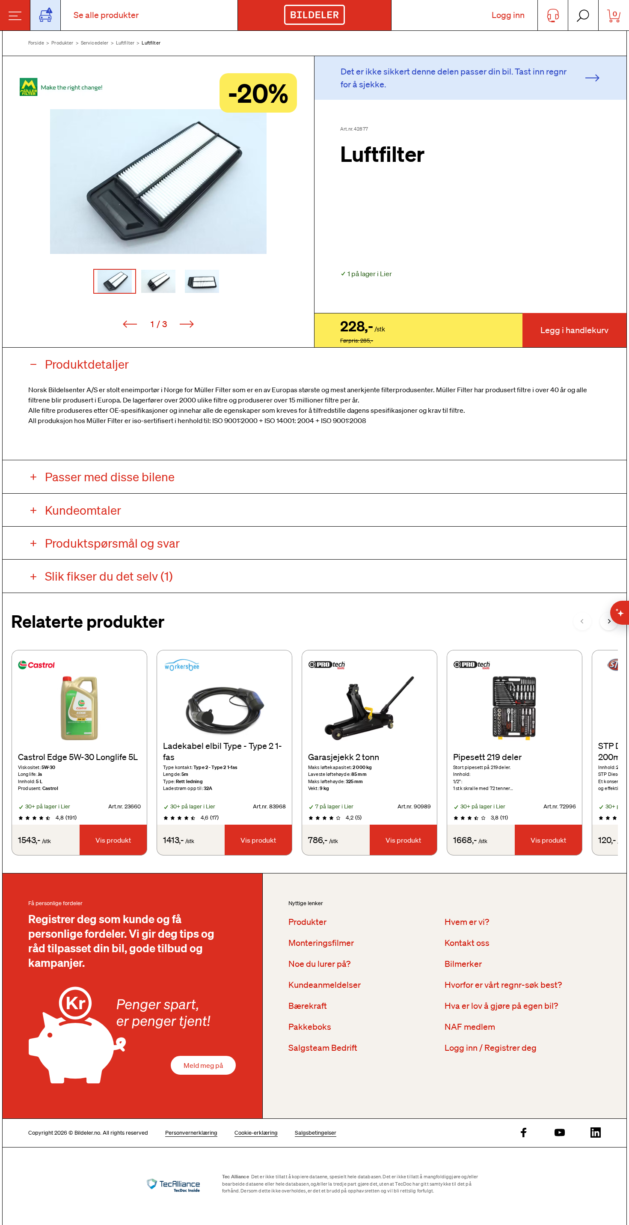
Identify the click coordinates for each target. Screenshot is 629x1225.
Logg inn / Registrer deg (491, 1048)
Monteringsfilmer (321, 943)
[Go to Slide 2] (158, 281)
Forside (36, 42)
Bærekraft (307, 1006)
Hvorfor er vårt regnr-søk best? (503, 985)
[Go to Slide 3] (202, 281)
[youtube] (560, 1133)
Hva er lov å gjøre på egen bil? (501, 1006)
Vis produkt (113, 840)
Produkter (62, 42)
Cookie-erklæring (256, 1132)
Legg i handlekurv (574, 330)
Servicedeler (95, 42)
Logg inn (508, 15)
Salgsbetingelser (315, 1132)
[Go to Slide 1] (114, 281)
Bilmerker (463, 964)
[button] (158, 181)
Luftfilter (125, 42)
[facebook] (524, 1133)
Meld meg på (203, 1065)
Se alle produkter (106, 15)
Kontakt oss (467, 943)
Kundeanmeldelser (324, 985)
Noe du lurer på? (319, 964)
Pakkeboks (309, 1027)
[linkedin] (595, 1133)
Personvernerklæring (191, 1132)
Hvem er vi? (467, 922)
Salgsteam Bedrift (322, 1048)
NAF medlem (470, 1027)
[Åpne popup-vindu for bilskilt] (45, 15)
